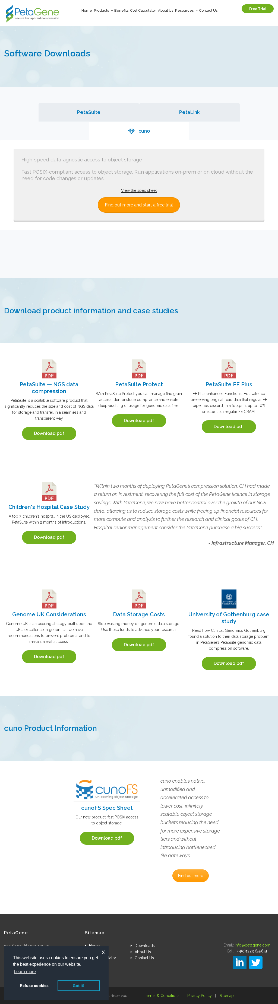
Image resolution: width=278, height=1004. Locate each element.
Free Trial (257, 9)
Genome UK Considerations (49, 614)
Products (101, 10)
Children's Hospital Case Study (49, 507)
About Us (165, 10)
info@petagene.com (252, 945)
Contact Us (208, 10)
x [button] (103, 952)
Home (86, 10)
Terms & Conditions (162, 995)
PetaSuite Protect (139, 384)
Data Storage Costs (139, 614)
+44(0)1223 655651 (251, 951)
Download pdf (49, 433)
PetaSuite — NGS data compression (49, 387)
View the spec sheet (139, 190)
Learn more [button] (25, 971)
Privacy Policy (199, 995)
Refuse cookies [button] (34, 985)
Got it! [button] (78, 985)
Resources (184, 10)
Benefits (121, 10)
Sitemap (227, 995)
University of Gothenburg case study (228, 617)
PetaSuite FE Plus (229, 384)
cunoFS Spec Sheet (107, 808)
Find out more (190, 876)
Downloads (145, 946)
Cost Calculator (143, 10)
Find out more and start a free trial (139, 205)
